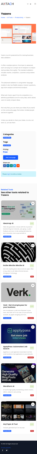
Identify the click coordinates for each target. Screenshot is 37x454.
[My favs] (28, 4)
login (8, 174)
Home (3, 17)
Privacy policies (6, 448)
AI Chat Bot (7, 145)
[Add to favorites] (33, 203)
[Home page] (7, 4)
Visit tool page (10, 157)
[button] (35, 4)
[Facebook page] (2, 450)
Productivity (19, 17)
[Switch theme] (30, 4)
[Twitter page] (6, 450)
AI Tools (10, 17)
